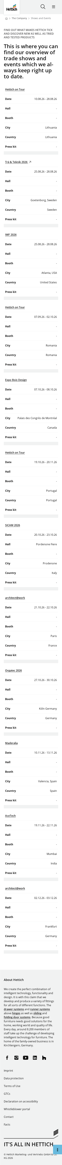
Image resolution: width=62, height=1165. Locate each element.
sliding (37, 1013)
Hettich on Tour (15, 89)
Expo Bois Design (16, 380)
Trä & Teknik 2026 (16, 162)
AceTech (10, 816)
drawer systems (14, 1009)
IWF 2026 (11, 234)
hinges (16, 1013)
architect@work (15, 598)
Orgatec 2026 (13, 670)
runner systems (40, 1009)
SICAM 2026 (12, 525)
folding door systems (17, 1017)
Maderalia (11, 743)
